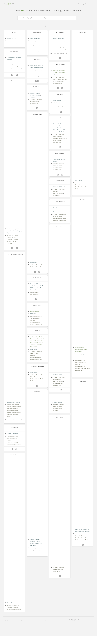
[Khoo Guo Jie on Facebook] (60, 576)
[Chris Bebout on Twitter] (59, 112)
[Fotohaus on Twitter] (83, 375)
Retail (14, 45)
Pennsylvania (56, 131)
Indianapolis (55, 128)
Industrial (9, 68)
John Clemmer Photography (37, 366)
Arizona (9, 603)
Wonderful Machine (34, 311)
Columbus (9, 57)
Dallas (31, 313)
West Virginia (33, 545)
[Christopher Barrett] (37, 258)
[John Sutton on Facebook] (83, 545)
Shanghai (19, 231)
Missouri (9, 38)
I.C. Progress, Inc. (37, 277)
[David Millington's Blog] (62, 174)
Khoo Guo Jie (59, 417)
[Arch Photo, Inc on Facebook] (60, 58)
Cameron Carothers (60, 64)
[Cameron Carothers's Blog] (62, 88)
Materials (55, 83)
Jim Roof (37, 330)
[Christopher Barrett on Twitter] (37, 272)
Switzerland (32, 97)
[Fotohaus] (82, 343)
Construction (36, 292)
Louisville (37, 543)
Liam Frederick (14, 455)
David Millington (59, 153)
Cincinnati (55, 124)
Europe (61, 207)
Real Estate (14, 241)
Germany (32, 95)
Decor (76, 184)
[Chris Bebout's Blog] (61, 112)
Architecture (10, 41)
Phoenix (13, 603)
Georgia (35, 349)
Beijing (13, 229)
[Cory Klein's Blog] (60, 147)
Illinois (35, 262)
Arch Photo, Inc (60, 32)
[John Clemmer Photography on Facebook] (37, 386)
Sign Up (84, 4)
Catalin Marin (14, 81)
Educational (36, 45)
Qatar (11, 231)
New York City (61, 38)
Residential (9, 45)
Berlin (76, 354)
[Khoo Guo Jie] (59, 561)
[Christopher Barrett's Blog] (39, 272)
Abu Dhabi (9, 229)
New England (37, 38)
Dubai (17, 229)
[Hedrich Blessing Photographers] (14, 398)
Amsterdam (32, 93)
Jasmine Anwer (37, 305)
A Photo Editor (40, 620)
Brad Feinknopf (14, 51)
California (55, 75)
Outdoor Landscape (57, 140)
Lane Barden (14, 427)
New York (55, 38)
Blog (79, 4)
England (54, 159)
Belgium (37, 93)
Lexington (32, 543)
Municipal (36, 51)
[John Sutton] (82, 525)
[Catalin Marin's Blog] (17, 248)
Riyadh (14, 231)
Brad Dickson (82, 32)
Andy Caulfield (37, 32)
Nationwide (59, 130)
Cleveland (60, 124)
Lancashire (59, 159)
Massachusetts (37, 285)
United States (18, 57)
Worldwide (9, 59)
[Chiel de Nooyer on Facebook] (37, 108)
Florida (60, 374)
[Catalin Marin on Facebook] (12, 248)
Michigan (55, 130)
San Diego (37, 287)
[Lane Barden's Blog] (15, 449)
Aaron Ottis (14, 32)
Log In (90, 4)
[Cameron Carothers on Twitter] (60, 88)
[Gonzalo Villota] (59, 370)
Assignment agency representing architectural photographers (81, 349)
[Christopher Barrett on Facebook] (35, 272)
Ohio (13, 57)
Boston (31, 38)
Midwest (54, 186)
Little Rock (60, 402)
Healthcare (9, 43)
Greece (59, 209)
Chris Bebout (59, 94)
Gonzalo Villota (60, 226)
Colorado (55, 100)
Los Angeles (60, 75)
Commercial (16, 41)
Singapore (9, 233)
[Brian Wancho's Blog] (38, 81)
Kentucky (61, 128)
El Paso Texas (37, 65)
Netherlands (37, 95)
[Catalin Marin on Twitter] (14, 248)
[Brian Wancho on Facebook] (36, 81)
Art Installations (39, 41)
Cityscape (32, 43)
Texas (41, 67)
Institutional (55, 49)
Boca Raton (55, 374)
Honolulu (39, 283)
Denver (59, 100)
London (82, 356)
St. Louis (14, 38)
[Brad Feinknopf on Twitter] (14, 75)
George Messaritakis (60, 201)
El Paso (31, 65)
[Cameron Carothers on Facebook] (58, 88)
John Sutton (83, 381)
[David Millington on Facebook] (58, 174)
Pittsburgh (61, 131)
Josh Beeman (37, 391)
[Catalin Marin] (14, 225)
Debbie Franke (60, 180)
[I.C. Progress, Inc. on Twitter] (38, 299)
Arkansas (55, 402)
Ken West (59, 396)
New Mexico (37, 67)
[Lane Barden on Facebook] (13, 449)
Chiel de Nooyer (37, 87)
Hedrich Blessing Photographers (14, 254)
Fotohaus (82, 199)
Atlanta (31, 349)
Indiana (59, 126)
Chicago (32, 262)
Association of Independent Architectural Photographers (37, 340)
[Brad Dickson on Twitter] (83, 194)
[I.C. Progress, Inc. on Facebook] (36, 299)
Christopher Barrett (37, 114)
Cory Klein (60, 117)
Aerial (31, 292)
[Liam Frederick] (14, 599)
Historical (37, 47)
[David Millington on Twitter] (60, 174)
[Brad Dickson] (82, 176)
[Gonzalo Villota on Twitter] (59, 390)
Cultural (31, 45)
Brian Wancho (37, 59)
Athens (54, 207)
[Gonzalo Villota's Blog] (61, 390)
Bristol (79, 354)
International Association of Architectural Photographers (36, 344)
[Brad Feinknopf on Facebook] (12, 75)
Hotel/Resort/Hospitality (35, 49)
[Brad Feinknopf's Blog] (17, 75)
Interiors (14, 43)
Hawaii (35, 283)
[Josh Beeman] (37, 535)
